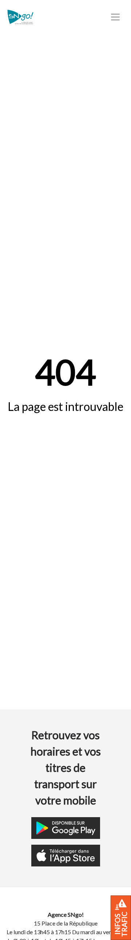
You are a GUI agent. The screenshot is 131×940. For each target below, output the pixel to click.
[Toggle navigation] (115, 17)
